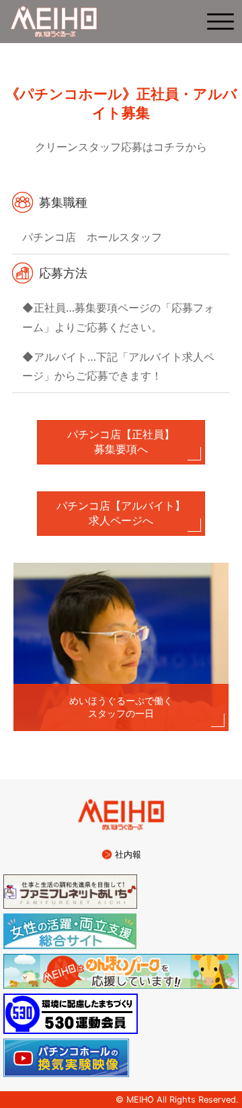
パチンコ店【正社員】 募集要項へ (136, 441)
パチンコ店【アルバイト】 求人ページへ (130, 513)
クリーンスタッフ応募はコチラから (121, 146)
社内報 (128, 855)
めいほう (54, 21)
